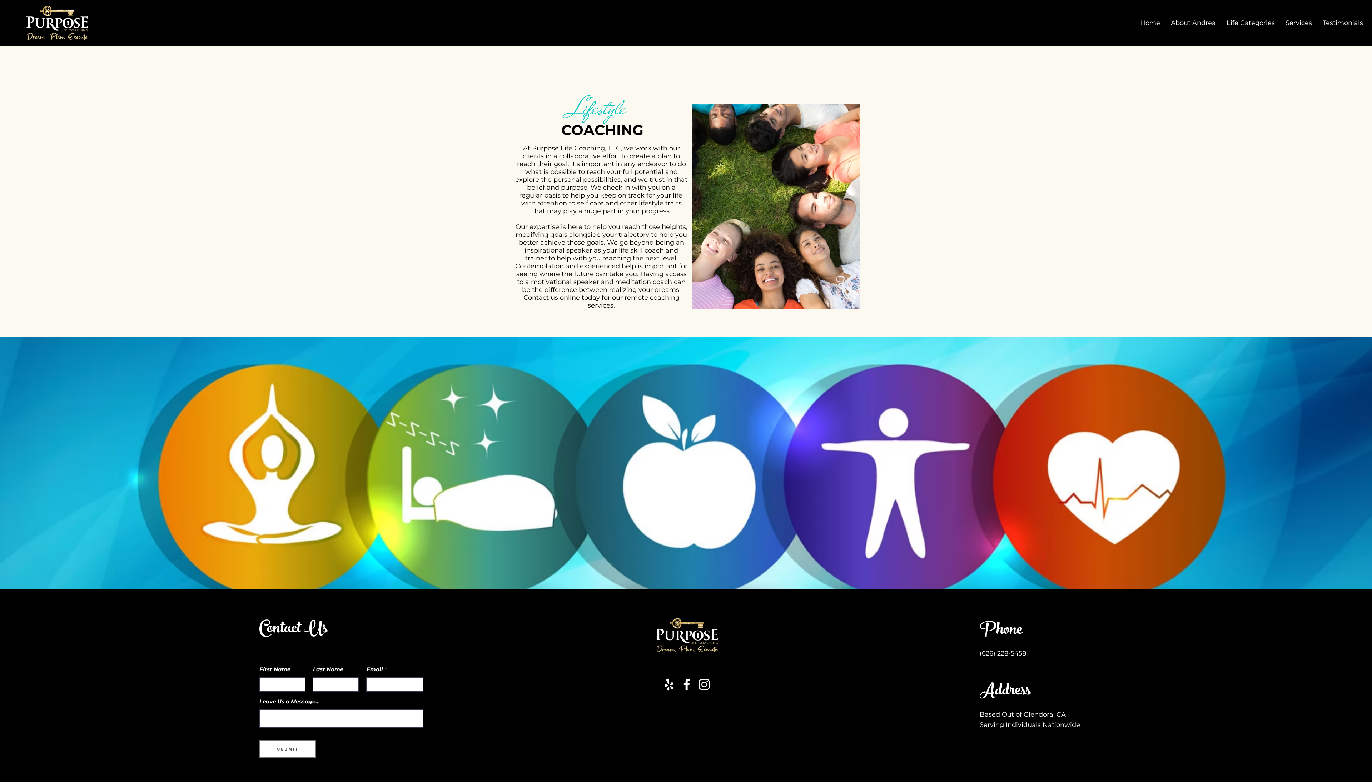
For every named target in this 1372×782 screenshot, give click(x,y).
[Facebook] (686, 684)
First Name (274, 669)
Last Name (328, 669)
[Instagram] (704, 684)
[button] (1298, 23)
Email (375, 669)
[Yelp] (669, 684)
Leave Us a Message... (289, 701)
